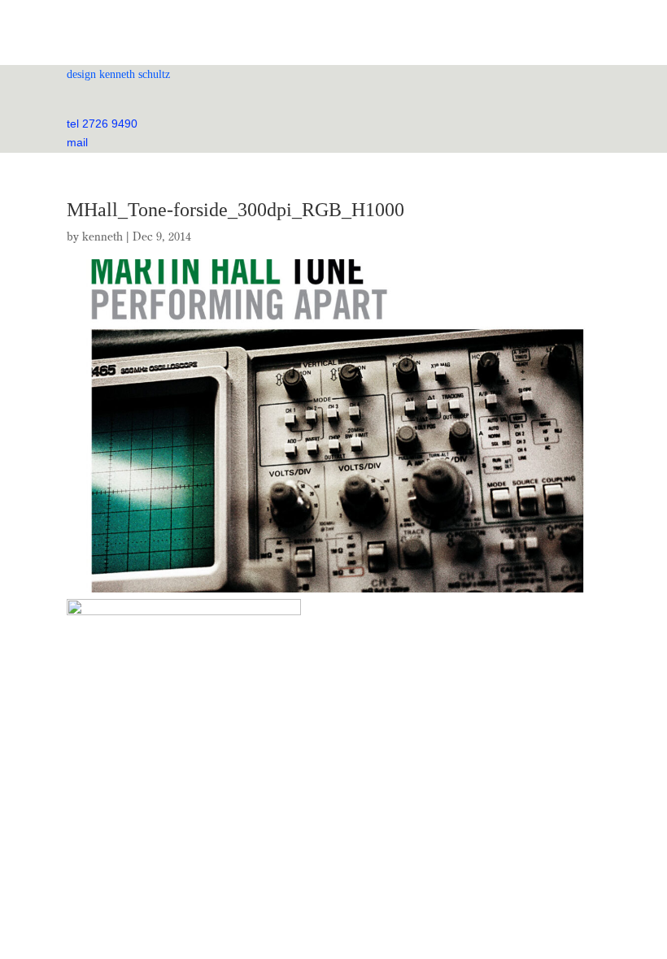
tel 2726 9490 (102, 123)
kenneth (102, 236)
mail (77, 142)
